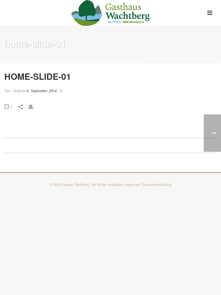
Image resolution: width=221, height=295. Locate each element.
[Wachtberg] (110, 13)
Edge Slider (170, 58)
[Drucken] (33, 106)
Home (150, 58)
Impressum (132, 185)
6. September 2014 (41, 91)
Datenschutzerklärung (156, 185)
